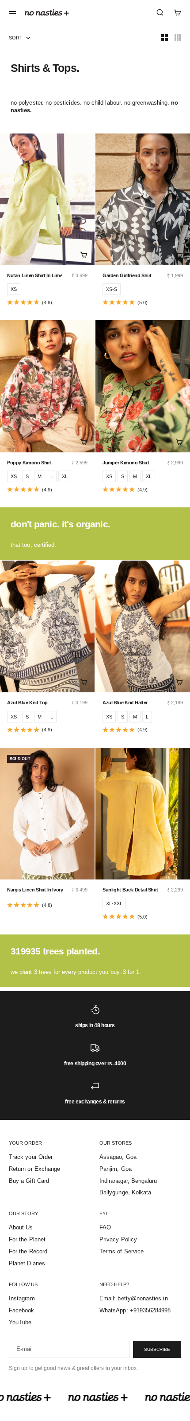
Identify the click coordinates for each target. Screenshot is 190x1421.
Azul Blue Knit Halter (125, 702)
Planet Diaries (27, 1263)
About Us (21, 1227)
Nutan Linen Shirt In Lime (34, 275)
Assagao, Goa (118, 1157)
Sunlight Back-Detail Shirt (130, 889)
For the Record (28, 1251)
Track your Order (31, 1157)
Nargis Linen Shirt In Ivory (35, 889)
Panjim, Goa (115, 1169)
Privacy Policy (118, 1239)
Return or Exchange (34, 1169)
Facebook (21, 1310)
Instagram (22, 1298)
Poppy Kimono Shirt (29, 462)
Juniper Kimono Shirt (126, 462)
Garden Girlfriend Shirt (127, 275)
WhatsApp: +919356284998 (135, 1310)
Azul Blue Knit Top (27, 702)
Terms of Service (121, 1251)
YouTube (20, 1322)
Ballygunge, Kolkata (125, 1192)
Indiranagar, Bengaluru (128, 1181)
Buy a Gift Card (29, 1181)
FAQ (105, 1227)
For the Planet (27, 1239)
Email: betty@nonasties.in (133, 1298)
